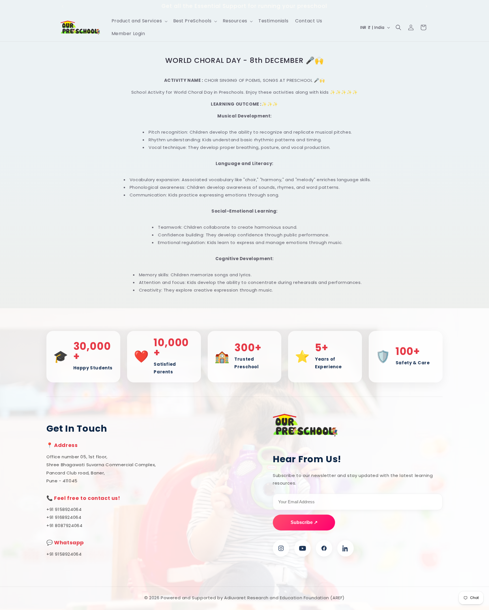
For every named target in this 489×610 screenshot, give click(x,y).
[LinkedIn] (345, 548)
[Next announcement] (426, 6)
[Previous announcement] (62, 6)
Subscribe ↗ (304, 522)
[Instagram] (281, 548)
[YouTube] (302, 548)
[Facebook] (324, 548)
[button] (139, 21)
